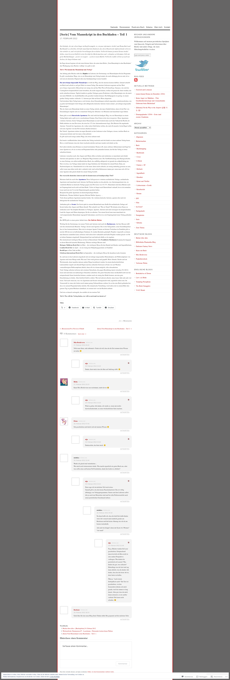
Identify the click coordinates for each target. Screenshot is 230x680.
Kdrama (149, 27)
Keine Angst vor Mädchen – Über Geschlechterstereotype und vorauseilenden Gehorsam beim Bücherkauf (150, 100)
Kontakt (167, 27)
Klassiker (140, 177)
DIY (137, 198)
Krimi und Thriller (143, 181)
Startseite (114, 27)
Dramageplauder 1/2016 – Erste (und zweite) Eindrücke (148, 115)
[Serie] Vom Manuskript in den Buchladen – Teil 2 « (79, 634)
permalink (89, 342)
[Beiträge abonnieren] (136, 81)
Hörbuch (139, 169)
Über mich (158, 27)
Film (137, 202)
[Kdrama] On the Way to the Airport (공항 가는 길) (151, 108)
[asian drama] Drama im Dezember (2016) (150, 94)
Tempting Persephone (143, 282)
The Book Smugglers (143, 286)
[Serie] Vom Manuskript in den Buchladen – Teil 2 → (114, 329)
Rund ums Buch (138, 27)
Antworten (124, 354)
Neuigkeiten (140, 215)
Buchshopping (141, 148)
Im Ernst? (139, 207)
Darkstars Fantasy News (144, 246)
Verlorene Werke (141, 263)
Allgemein (139, 137)
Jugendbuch (140, 173)
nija (86, 363)
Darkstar (77, 610)
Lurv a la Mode (141, 277)
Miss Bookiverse (79, 342)
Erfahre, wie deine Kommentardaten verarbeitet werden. (101, 672)
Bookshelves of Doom (143, 273)
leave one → (82, 334)
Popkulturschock (141, 259)
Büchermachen (128, 321)
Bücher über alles (142, 238)
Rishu (76, 381)
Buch (137, 145)
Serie (137, 219)
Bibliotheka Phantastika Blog (146, 242)
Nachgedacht (140, 211)
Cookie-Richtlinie (55, 676)
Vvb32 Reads (140, 290)
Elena (76, 421)
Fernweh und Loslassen (144, 90)
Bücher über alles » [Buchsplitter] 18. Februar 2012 (79, 628)
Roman (139, 193)
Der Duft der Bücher (95, 220)
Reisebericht (141, 189)
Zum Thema (140, 227)
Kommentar (122, 664)
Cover (139, 157)
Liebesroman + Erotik (144, 185)
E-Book (139, 161)
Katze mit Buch (141, 250)
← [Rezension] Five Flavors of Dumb (72, 329)
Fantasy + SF (141, 165)
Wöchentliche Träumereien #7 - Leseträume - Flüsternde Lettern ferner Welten (88, 631)
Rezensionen (125, 27)
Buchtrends (140, 153)
